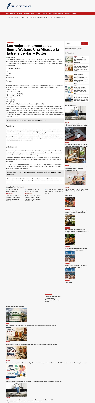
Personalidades (10, 42)
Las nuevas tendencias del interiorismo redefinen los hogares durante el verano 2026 (76, 190)
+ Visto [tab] (79, 49)
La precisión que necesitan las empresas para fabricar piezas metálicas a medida (81, 99)
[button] (88, 13)
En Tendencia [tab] (69, 53)
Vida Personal (10, 77)
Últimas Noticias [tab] (70, 49)
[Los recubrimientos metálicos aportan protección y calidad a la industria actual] (75, 133)
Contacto (74, 13)
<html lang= (68, 282)
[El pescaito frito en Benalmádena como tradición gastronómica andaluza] (70, 239)
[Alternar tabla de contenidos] (7, 71)
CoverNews (31, 402)
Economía (19, 13)
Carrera (9, 73)
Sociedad (60, 13)
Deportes (38, 13)
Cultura (45, 13)
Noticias (12, 13)
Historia (75, 64)
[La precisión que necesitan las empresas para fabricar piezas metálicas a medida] (69, 99)
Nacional (67, 13)
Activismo (9, 75)
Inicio (7, 13)
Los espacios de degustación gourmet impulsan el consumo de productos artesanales (76, 212)
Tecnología (27, 13)
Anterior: (32, 178)
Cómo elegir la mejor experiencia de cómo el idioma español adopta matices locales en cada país (80, 90)
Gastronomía (67, 209)
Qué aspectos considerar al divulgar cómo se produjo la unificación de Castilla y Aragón (31, 344)
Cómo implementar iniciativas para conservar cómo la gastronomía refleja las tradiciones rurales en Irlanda (77, 231)
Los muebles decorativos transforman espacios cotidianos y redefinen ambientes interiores (76, 168)
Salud (32, 13)
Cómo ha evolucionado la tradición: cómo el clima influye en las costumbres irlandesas (31, 325)
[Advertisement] (47, 29)
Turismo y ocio (53, 13)
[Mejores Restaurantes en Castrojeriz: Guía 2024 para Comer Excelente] (70, 256)
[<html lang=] (70, 273)
